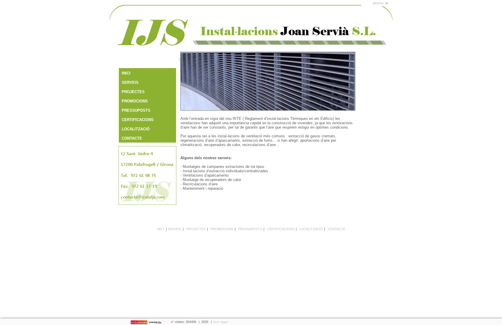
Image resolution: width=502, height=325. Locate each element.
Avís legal (220, 322)
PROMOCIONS (222, 229)
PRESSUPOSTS (250, 229)
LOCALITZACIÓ (310, 229)
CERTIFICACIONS (280, 229)
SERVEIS (174, 229)
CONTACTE (336, 229)
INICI (160, 229)
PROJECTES (195, 229)
